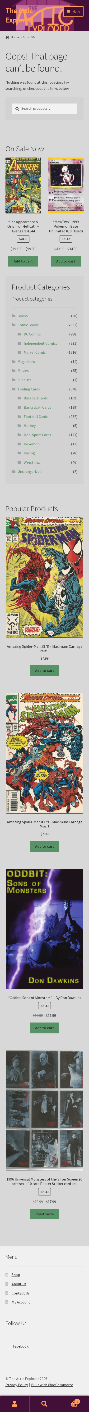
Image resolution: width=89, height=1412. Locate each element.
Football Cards (36, 416)
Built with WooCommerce (52, 1384)
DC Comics (32, 334)
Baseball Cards (36, 398)
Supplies (24, 379)
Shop (16, 1274)
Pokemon (32, 444)
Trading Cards (29, 389)
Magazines (26, 361)
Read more (45, 1214)
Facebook (20, 1346)
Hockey (30, 425)
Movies (23, 370)
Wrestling (32, 462)
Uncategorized (30, 471)
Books (23, 315)
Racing (29, 453)
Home (15, 37)
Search (44, 1404)
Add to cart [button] (23, 261)
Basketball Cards (37, 407)
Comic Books (28, 324)
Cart (68, 1399)
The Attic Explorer (19, 15)
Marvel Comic (35, 352)
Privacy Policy (16, 1384)
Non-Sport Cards (37, 434)
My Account (21, 1302)
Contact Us (21, 1293)
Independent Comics (40, 343)
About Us (19, 1283)
